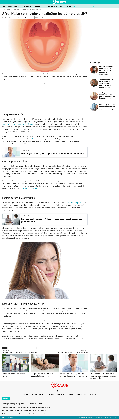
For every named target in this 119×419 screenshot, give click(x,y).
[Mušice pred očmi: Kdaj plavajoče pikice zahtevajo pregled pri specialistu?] (94, 70)
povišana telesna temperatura (32, 188)
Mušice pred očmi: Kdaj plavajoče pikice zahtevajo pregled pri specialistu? (106, 70)
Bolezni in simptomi (11, 9)
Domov (4, 9)
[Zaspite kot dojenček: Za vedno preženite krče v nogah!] (45, 363)
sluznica (18, 348)
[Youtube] (60, 391)
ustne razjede (33, 348)
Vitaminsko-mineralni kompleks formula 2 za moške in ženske (20, 352)
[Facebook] (57, 391)
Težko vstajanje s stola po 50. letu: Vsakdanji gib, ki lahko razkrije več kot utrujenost (106, 83)
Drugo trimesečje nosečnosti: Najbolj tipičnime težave (72, 352)
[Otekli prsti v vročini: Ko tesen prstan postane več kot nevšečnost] (94, 96)
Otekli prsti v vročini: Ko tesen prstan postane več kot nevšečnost (107, 96)
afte (9, 348)
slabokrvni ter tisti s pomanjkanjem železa (17, 124)
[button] (93, 6)
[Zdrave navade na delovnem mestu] (15, 363)
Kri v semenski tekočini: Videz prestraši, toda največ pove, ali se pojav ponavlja (51, 220)
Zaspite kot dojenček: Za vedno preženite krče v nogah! (44, 375)
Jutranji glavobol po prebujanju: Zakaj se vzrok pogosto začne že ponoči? (107, 107)
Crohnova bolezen (38, 139)
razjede (13, 348)
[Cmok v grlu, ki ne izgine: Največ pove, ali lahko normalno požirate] (74, 363)
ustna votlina (25, 348)
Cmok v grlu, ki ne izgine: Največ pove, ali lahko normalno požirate (53, 153)
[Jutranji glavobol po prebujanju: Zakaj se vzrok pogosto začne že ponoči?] (94, 107)
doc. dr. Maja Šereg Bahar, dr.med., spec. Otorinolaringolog (19, 17)
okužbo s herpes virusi (76, 203)
